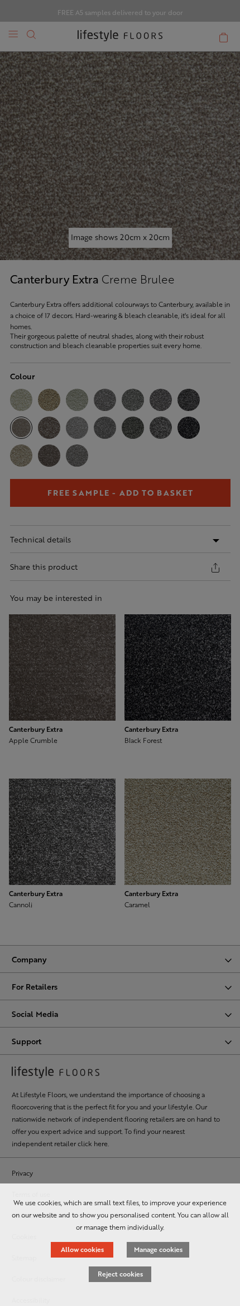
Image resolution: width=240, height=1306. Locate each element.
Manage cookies (158, 1249)
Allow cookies (82, 1249)
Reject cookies (120, 1273)
